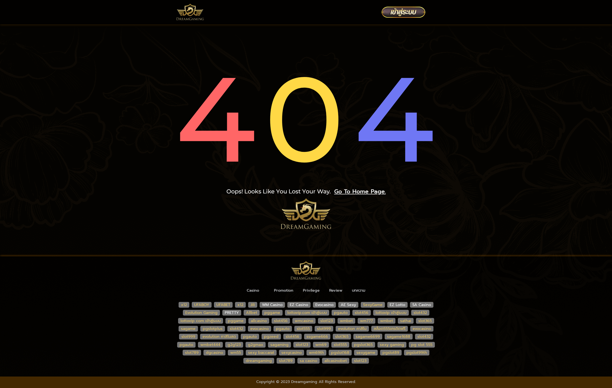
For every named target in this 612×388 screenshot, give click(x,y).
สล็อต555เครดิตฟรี (389, 329)
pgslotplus (213, 329)
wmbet (346, 321)
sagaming (279, 345)
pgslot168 (340, 352)
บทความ (358, 290)
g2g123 (234, 345)
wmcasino (304, 321)
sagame (188, 329)
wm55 (235, 352)
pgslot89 (390, 352)
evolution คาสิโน (352, 329)
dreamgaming (259, 361)
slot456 (361, 313)
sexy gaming (392, 345)
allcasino (259, 321)
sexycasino (291, 352)
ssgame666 (317, 336)
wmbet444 (210, 345)
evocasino (259, 329)
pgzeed (271, 336)
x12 (184, 305)
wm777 (366, 321)
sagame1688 (398, 336)
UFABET (223, 305)
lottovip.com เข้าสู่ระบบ (307, 313)
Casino (253, 290)
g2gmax (255, 345)
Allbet (251, 313)
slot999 (324, 329)
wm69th (316, 352)
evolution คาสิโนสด (219, 336)
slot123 (326, 321)
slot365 (425, 321)
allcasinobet (335, 361)
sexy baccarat (261, 352)
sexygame (365, 352)
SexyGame (372, 305)
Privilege (311, 290)
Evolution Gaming (201, 313)
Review (335, 290)
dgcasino (214, 352)
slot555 (303, 329)
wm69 (321, 345)
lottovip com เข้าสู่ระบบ (200, 321)
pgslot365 (363, 345)
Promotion (283, 290)
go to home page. (360, 191)
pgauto (341, 313)
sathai (405, 321)
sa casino (308, 361)
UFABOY (201, 305)
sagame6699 (368, 336)
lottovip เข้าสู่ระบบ (391, 313)
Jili (253, 305)
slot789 (192, 352)
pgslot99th (416, 352)
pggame (272, 313)
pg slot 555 (421, 345)
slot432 (420, 313)
